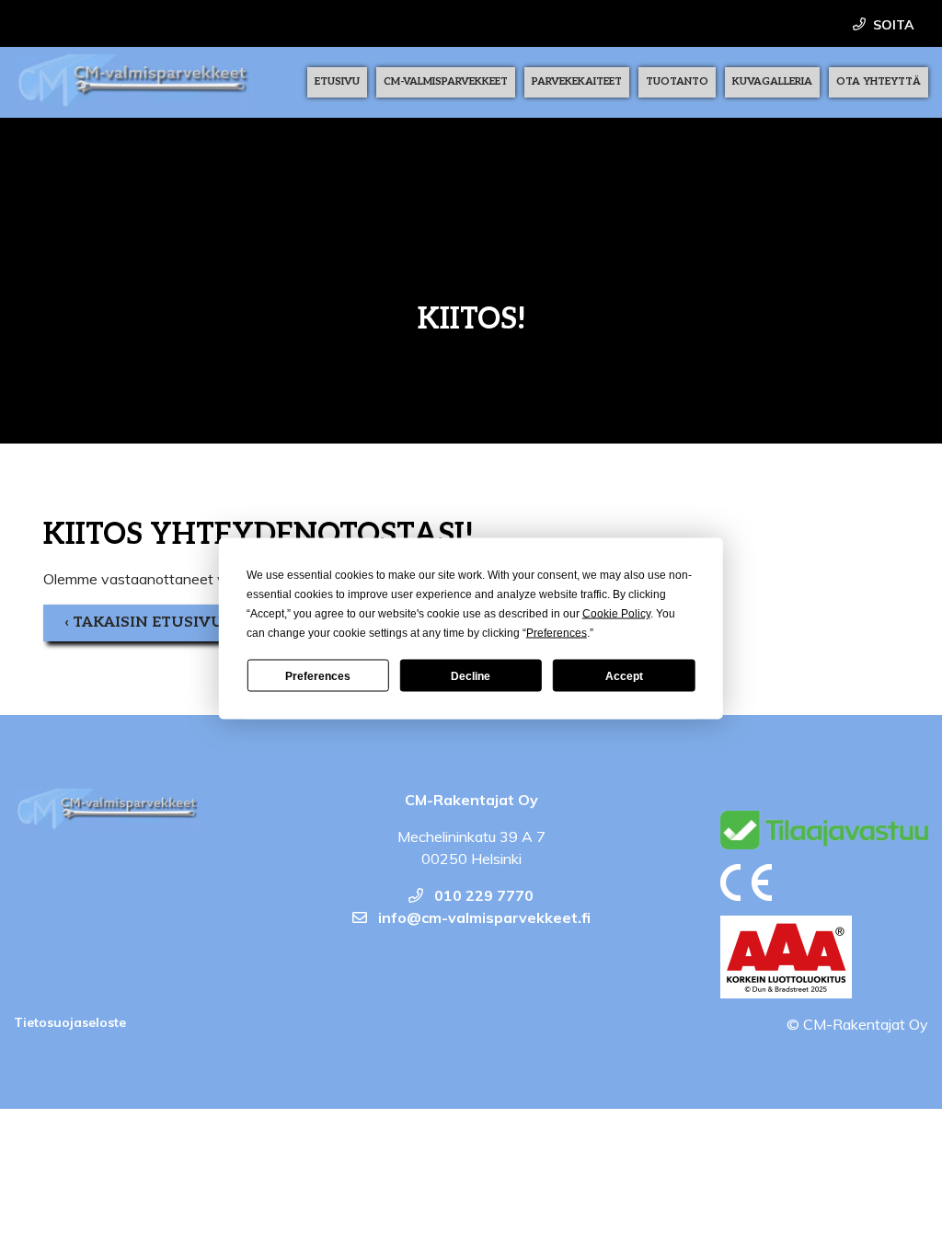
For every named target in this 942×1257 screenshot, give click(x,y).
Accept (624, 675)
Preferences (317, 675)
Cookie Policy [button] (616, 613)
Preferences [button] (556, 633)
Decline (470, 675)
